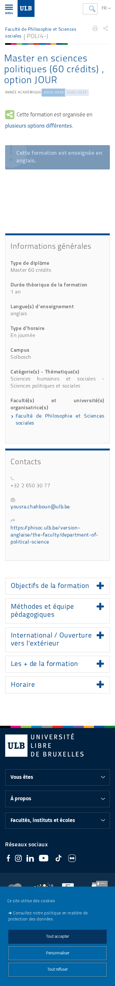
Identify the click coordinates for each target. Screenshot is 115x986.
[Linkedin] (30, 859)
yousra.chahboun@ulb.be (40, 507)
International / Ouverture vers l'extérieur (51, 639)
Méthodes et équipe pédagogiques (42, 611)
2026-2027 (77, 92)
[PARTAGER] (105, 28)
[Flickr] (72, 859)
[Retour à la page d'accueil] (26, 8)
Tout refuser (57, 969)
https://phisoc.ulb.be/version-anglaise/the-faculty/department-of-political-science (54, 535)
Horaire (23, 685)
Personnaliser (57, 953)
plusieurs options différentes (38, 126)
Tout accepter (57, 937)
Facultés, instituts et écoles (43, 820)
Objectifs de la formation (50, 586)
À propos (21, 798)
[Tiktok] (58, 859)
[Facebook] (8, 859)
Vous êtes (22, 777)
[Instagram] (18, 859)
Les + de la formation (44, 664)
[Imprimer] (95, 28)
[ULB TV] (44, 859)
